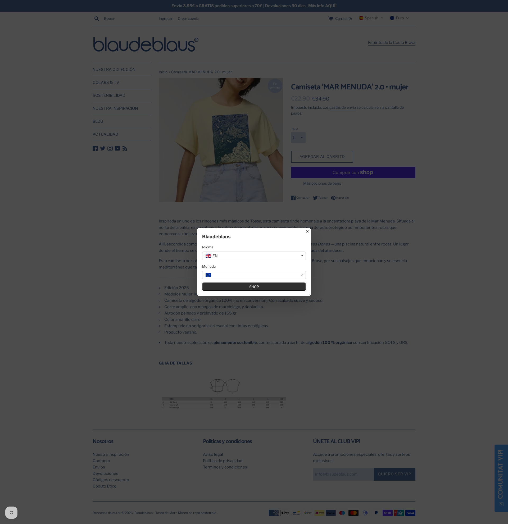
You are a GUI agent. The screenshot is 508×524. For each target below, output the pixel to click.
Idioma (207, 247)
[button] (254, 256)
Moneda (209, 266)
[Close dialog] (307, 231)
